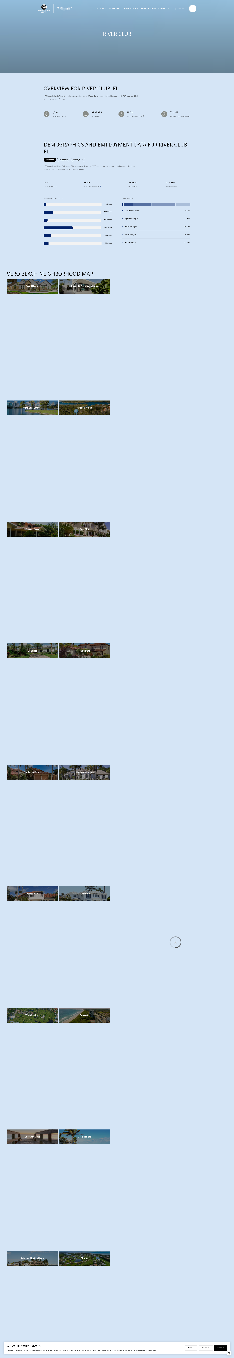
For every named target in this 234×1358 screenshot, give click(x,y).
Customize (206, 1348)
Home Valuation (148, 8)
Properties (114, 8)
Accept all (220, 1348)
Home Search (130, 8)
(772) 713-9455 (178, 8)
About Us (99, 8)
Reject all (191, 1348)
